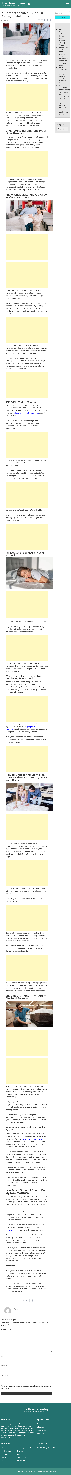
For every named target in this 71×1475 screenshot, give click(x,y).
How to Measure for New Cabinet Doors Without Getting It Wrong (62, 37)
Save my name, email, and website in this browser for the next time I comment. (26, 1387)
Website (4, 1375)
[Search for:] (62, 13)
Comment (6, 1329)
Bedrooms (4, 20)
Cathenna (17, 1309)
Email (4, 1366)
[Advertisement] (27, 97)
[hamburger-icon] (67, 4)
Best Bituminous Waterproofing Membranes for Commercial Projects (64, 92)
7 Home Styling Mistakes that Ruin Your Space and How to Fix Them (63, 107)
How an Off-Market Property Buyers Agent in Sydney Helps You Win (63, 75)
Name (4, 1356)
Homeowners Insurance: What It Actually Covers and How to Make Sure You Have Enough (64, 56)
